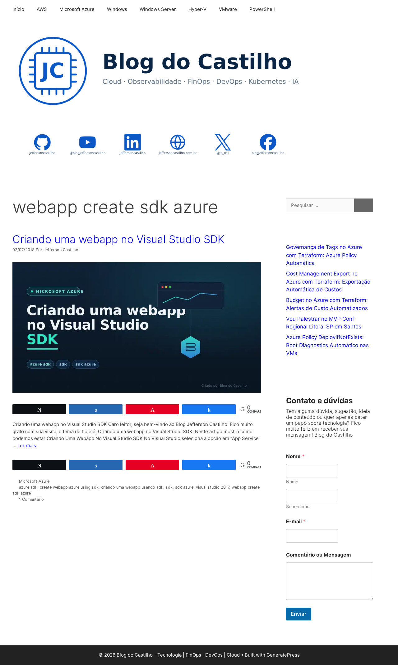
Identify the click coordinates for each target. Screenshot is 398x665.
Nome (292, 481)
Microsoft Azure (77, 9)
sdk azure (184, 487)
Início (18, 9)
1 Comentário (31, 499)
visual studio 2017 (212, 487)
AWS (42, 9)
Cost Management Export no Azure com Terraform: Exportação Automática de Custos (328, 281)
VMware (228, 9)
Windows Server (158, 9)
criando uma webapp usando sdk (132, 487)
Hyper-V (197, 9)
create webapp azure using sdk (69, 487)
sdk (169, 487)
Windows (117, 9)
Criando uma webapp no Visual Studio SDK (118, 239)
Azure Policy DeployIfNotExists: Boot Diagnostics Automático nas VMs (327, 345)
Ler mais (26, 445)
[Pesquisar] (363, 206)
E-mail (295, 521)
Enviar (299, 614)
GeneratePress (283, 655)
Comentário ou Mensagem (318, 555)
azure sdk (28, 487)
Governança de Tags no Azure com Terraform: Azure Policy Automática (324, 255)
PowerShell (262, 9)
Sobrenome (297, 506)
